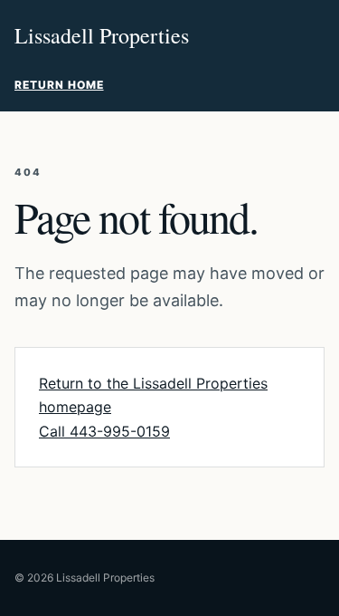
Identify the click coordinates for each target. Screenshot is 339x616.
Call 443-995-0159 (104, 431)
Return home (59, 84)
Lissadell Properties (101, 35)
